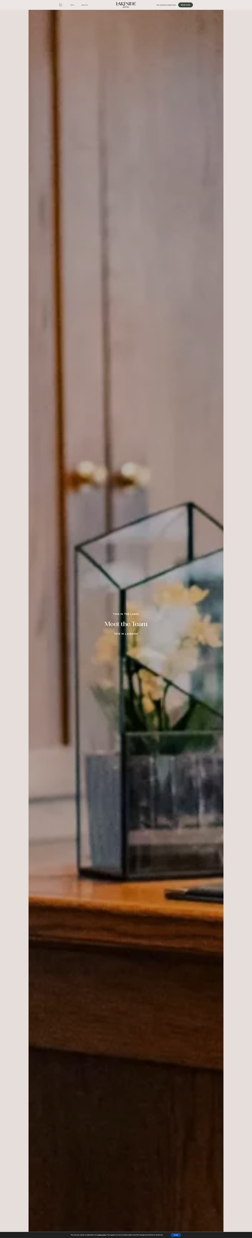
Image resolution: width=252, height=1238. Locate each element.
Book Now (185, 5)
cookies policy (101, 1235)
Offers (72, 5)
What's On (84, 5)
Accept (176, 1235)
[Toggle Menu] (60, 5)
